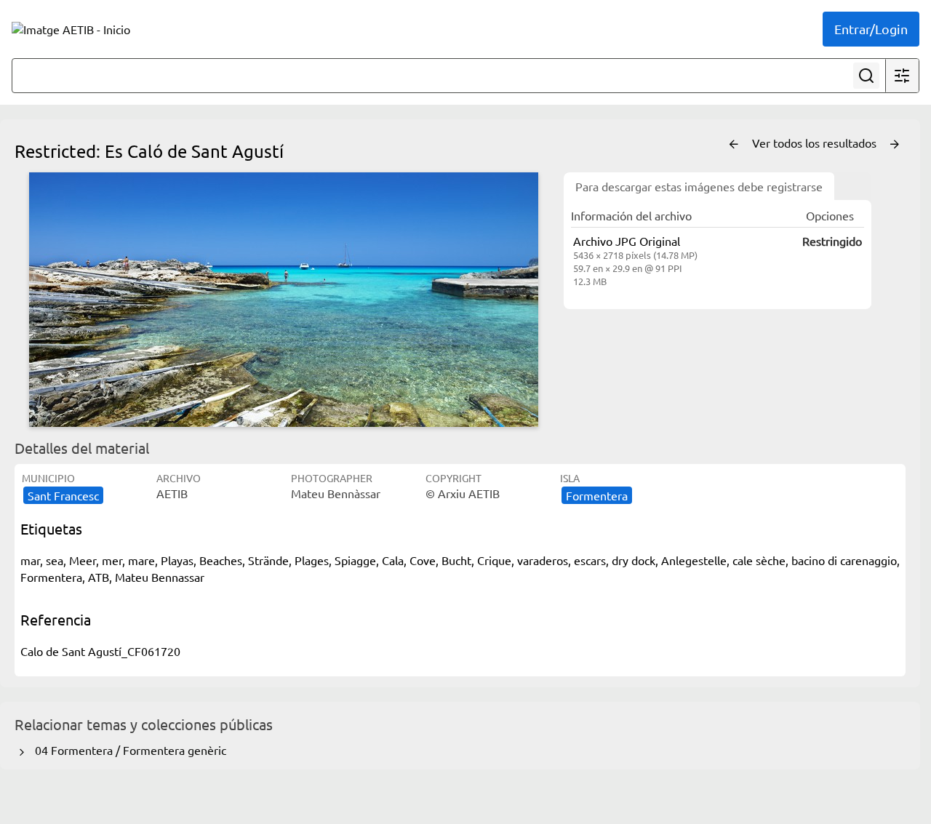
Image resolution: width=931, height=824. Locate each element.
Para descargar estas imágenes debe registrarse (699, 186)
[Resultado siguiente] (895, 144)
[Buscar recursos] (866, 76)
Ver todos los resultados (815, 142)
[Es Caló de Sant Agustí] (284, 299)
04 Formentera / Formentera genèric (127, 750)
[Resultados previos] (734, 144)
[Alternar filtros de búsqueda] (902, 75)
